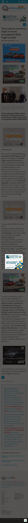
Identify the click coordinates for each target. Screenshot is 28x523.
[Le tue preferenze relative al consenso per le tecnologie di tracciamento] (25, 520)
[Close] (23, 254)
